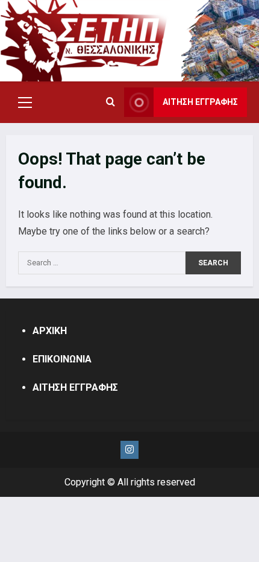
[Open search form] (110, 102)
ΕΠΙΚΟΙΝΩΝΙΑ (62, 359)
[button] (25, 102)
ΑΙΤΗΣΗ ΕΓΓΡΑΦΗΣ (200, 102)
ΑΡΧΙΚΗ (50, 330)
